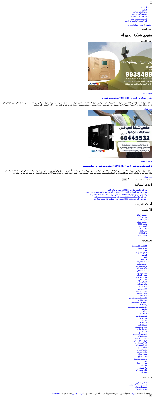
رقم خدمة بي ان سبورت (137, 307)
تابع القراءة (147, 109)
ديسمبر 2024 (142, 215)
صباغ (145, 311)
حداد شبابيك (142, 295)
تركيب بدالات (142, 264)
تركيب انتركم (142, 261)
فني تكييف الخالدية (140, 12)
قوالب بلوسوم (77, 393)
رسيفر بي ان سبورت (139, 302)
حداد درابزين (142, 289)
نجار (145, 361)
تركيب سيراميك (141, 268)
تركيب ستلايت (141, 266)
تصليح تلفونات (141, 275)
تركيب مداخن (142, 270)
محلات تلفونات (141, 347)
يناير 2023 (143, 219)
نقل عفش (143, 368)
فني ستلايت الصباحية (139, 16)
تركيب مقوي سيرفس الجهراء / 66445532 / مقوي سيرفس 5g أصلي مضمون (116, 166)
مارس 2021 (142, 235)
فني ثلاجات (142, 325)
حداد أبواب (143, 286)
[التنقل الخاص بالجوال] (151, 1)
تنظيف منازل (142, 282)
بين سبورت (142, 259)
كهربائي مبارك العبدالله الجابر (135, 21)
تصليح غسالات (141, 277)
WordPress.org (141, 389)
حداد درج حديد (141, 291)
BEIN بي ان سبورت (139, 246)
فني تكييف (143, 322)
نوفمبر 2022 (142, 224)
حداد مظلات (142, 300)
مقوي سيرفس (146, 161)
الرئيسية (144, 7)
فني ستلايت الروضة (139, 14)
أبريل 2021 (143, 233)
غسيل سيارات (141, 316)
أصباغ (145, 250)
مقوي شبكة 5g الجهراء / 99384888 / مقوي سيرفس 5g (126, 98)
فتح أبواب (143, 318)
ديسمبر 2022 (142, 222)
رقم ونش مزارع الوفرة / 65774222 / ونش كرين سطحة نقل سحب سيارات (118, 194)
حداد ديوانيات (142, 293)
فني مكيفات (142, 336)
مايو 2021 (143, 231)
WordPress (56, 393)
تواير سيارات (142, 284)
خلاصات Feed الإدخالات (138, 385)
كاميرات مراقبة (141, 338)
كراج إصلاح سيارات (139, 341)
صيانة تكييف (142, 313)
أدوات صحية (142, 248)
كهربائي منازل (141, 345)
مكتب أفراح (142, 356)
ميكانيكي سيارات (140, 359)
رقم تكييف (143, 304)
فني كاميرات (142, 331)
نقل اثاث (144, 365)
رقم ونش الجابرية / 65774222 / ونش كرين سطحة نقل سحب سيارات (120, 199)
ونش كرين (143, 372)
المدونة (144, 10)
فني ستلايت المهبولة (139, 19)
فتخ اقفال (143, 320)
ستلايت (144, 309)
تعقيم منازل (142, 280)
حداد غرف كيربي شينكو (138, 298)
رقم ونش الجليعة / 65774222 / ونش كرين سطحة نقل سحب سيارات (121, 197)
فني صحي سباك (141, 327)
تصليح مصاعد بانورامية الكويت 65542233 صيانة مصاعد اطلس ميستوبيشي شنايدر (115, 192)
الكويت (133, 393)
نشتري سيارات (141, 363)
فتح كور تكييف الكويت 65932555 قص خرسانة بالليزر (126, 190)
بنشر (145, 257)
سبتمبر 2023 (142, 217)
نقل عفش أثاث (141, 370)
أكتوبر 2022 (142, 226)
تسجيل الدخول (141, 383)
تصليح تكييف (142, 273)
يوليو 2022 (143, 228)
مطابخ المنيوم (141, 350)
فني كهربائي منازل (140, 334)
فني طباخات (142, 329)
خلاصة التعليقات (141, 387)
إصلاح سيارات (141, 252)
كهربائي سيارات (141, 343)
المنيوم (144, 255)
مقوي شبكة (147, 93)
